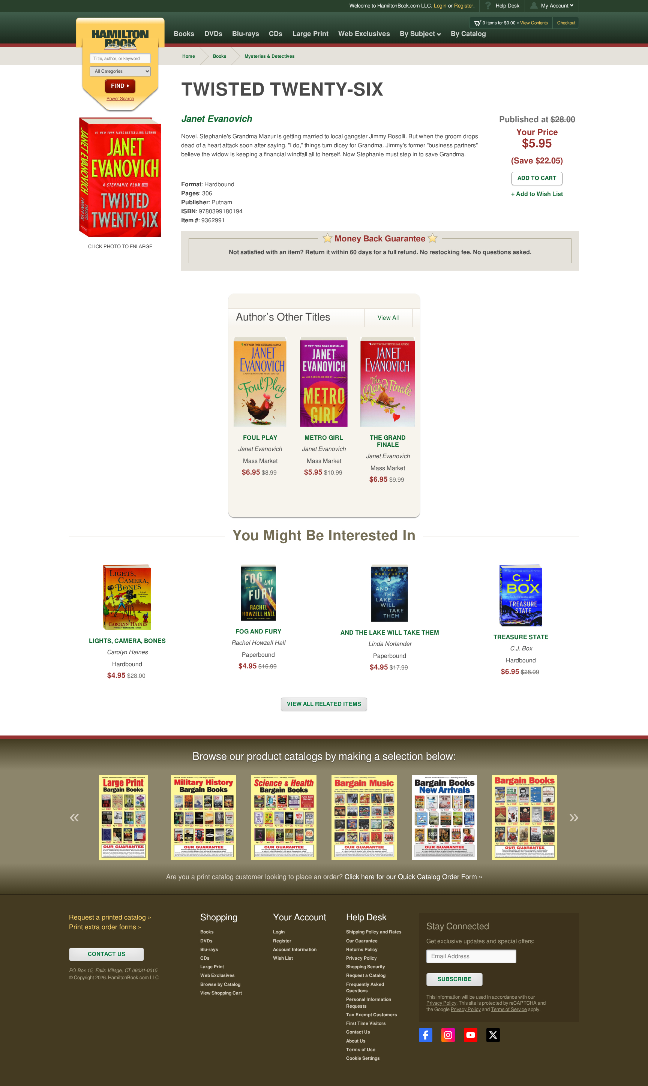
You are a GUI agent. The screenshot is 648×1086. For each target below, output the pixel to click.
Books (184, 34)
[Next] (574, 818)
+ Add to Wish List (537, 194)
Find (117, 86)
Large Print (310, 34)
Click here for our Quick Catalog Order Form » (413, 877)
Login (440, 6)
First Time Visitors (366, 1023)
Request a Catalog (366, 975)
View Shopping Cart (221, 993)
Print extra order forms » (105, 927)
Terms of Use (360, 1049)
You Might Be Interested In (324, 536)
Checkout (566, 23)
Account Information (294, 949)
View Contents (515, 23)
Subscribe (454, 979)
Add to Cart (537, 178)
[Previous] (74, 818)
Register (463, 6)
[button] (552, 6)
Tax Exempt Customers (371, 1015)
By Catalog (468, 34)
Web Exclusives (364, 34)
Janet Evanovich (216, 119)
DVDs (213, 34)
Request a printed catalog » (110, 917)
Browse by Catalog (220, 984)
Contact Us (358, 1032)
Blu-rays (245, 34)
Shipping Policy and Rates (374, 932)
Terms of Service (509, 1009)
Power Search (120, 98)
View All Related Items (324, 704)
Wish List (283, 958)
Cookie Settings (363, 1058)
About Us (356, 1041)
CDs (275, 34)
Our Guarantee (362, 941)
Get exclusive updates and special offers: (480, 941)
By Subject (417, 34)
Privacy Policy (441, 1003)
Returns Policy (362, 949)
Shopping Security (365, 967)
